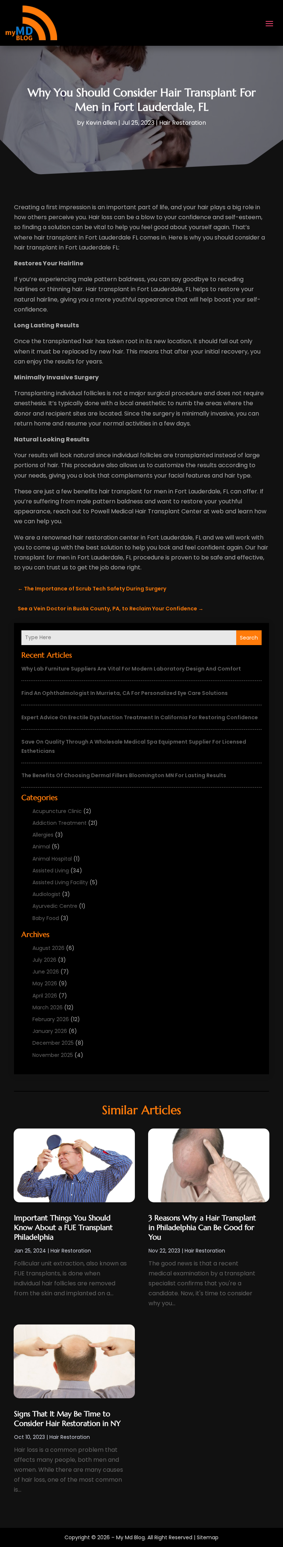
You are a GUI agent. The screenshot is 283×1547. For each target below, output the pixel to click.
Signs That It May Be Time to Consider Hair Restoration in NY (67, 1418)
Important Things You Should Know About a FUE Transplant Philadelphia (63, 1227)
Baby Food (45, 918)
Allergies (42, 834)
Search (249, 637)
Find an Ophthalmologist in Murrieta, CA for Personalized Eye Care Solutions (124, 693)
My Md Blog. (131, 1537)
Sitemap (208, 1537)
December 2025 (53, 1043)
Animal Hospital (52, 858)
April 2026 (44, 995)
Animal (41, 846)
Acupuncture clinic (57, 811)
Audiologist (46, 894)
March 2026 (47, 1007)
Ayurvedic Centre (54, 906)
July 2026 (44, 960)
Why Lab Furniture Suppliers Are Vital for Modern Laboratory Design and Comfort (131, 668)
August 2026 (48, 948)
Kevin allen (101, 122)
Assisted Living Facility (60, 882)
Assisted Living (50, 870)
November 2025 (52, 1055)
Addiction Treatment (59, 823)
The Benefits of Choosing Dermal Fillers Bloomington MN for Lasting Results (123, 775)
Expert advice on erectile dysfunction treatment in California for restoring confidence (139, 717)
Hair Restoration (182, 122)
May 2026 (44, 983)
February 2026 (50, 1019)
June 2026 (45, 971)
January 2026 (49, 1031)
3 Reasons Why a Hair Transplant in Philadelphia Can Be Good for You (202, 1227)
